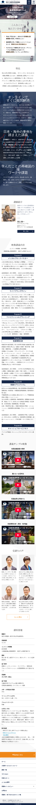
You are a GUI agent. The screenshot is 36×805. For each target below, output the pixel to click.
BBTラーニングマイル (9, 732)
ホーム (4, 761)
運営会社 (4, 800)
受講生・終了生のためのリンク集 (11, 794)
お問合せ (4, 790)
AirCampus (5, 774)
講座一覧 (4, 770)
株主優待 (5, 735)
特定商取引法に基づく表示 (13, 800)
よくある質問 (5, 782)
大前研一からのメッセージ (9, 765)
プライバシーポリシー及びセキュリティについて (13, 801)
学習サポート (5, 778)
